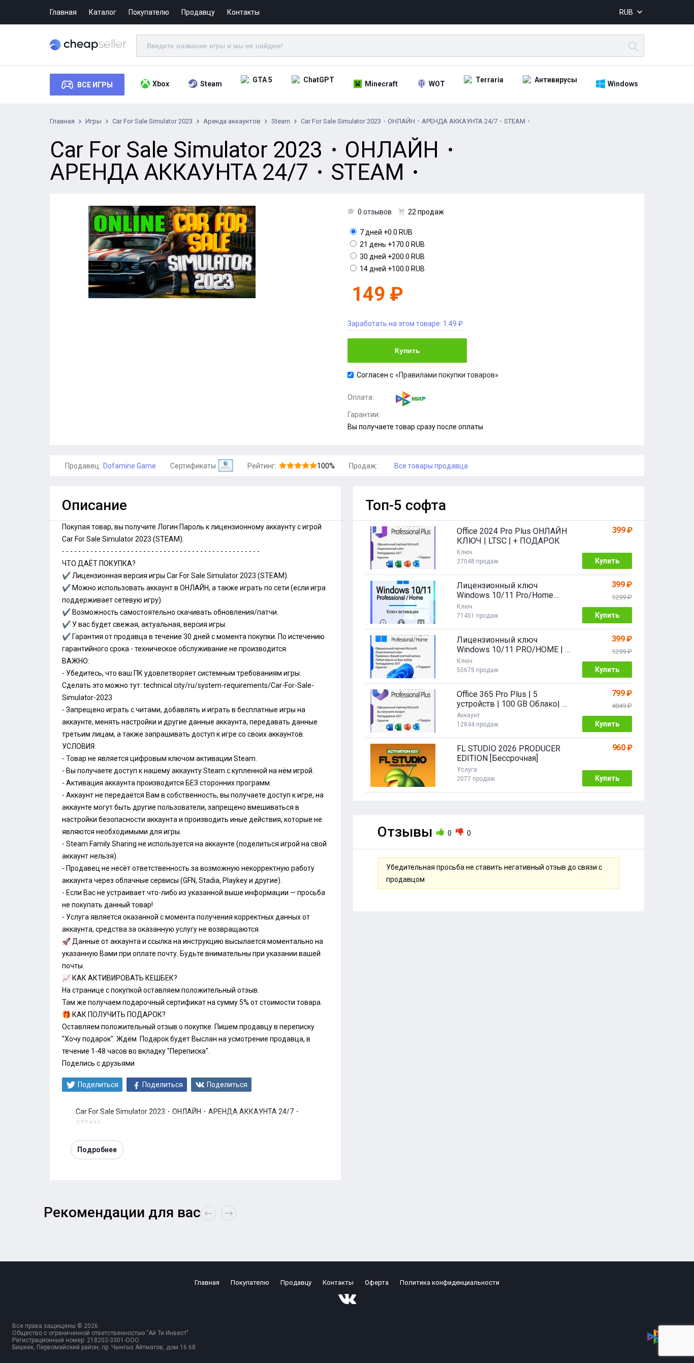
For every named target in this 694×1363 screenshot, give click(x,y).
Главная (63, 12)
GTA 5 (262, 80)
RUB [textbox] (626, 12)
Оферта (377, 1282)
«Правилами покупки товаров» (446, 375)
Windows (623, 84)
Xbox (160, 84)
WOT (437, 84)
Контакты (243, 12)
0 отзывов (375, 212)
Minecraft (381, 84)
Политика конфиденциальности (449, 1282)
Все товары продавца (431, 466)
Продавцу (198, 12)
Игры (93, 121)
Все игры (95, 85)
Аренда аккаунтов (232, 121)
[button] (228, 1213)
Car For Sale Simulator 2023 (152, 121)
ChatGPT (318, 80)
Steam (211, 84)
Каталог (102, 12)
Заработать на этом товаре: (405, 324)
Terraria (489, 80)
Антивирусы (555, 80)
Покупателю (149, 12)
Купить (407, 350)
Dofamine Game (129, 466)
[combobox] (631, 12)
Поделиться (98, 1085)
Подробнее (97, 1150)
